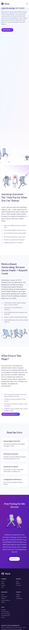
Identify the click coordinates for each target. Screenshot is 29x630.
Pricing (3, 585)
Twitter (18, 596)
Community (19, 598)
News (2, 583)
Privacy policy (5, 611)
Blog (17, 581)
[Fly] (5, 573)
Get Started (6, 30)
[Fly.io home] (5, 4)
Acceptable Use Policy (5, 616)
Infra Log (18, 585)
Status (3, 602)
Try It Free (14, 559)
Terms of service (5, 613)
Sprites (18, 583)
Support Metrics (5, 600)
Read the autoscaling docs (10, 414)
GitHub (18, 594)
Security (3, 609)
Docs (2, 594)
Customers (4, 596)
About (3, 581)
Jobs (2, 587)
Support (3, 598)
